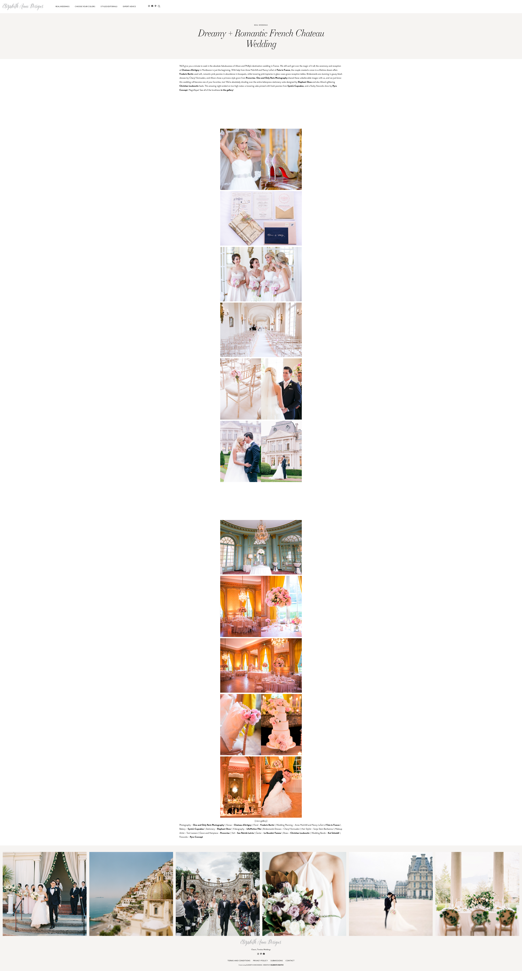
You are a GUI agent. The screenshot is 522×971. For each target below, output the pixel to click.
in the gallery (227, 90)
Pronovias (250, 77)
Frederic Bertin (186, 74)
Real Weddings (261, 25)
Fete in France (283, 70)
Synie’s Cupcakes (296, 85)
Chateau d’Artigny (190, 70)
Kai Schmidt (333, 833)
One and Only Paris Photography (272, 77)
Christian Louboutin (189, 85)
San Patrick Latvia (245, 833)
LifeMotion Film (254, 828)
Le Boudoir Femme (272, 833)
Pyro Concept (196, 836)
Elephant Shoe (305, 82)
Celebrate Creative (276, 965)
